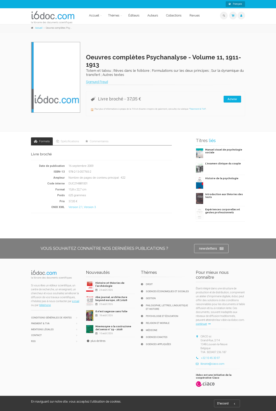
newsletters (208, 248)
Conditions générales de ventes (51, 317)
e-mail (75, 301)
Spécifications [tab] (69, 141)
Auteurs (152, 15)
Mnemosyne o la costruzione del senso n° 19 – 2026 (113, 328)
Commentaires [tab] (99, 141)
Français (237, 4)
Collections (174, 15)
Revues (194, 15)
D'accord (222, 403)
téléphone (45, 305)
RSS (33, 341)
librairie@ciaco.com (212, 363)
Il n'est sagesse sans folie (111, 311)
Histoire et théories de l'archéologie (109, 284)
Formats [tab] (44, 141)
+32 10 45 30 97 (210, 357)
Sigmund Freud (97, 82)
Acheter (232, 99)
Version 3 (90, 207)
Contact (36, 335)
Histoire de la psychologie (221, 178)
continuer (201, 323)
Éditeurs (134, 15)
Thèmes (113, 15)
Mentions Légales (42, 329)
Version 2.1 (76, 207)
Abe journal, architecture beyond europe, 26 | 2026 (111, 299)
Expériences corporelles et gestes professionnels (222, 211)
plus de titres (98, 340)
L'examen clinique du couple (223, 163)
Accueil (94, 15)
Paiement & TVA (197, 109)
